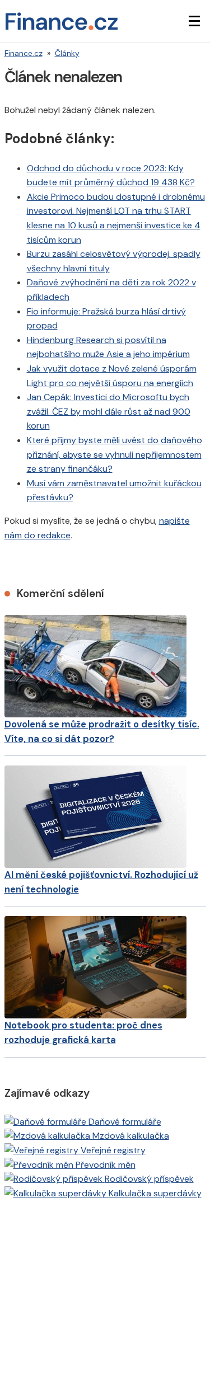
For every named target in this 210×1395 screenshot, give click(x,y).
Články (67, 53)
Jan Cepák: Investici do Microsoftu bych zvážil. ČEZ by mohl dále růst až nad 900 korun (108, 411)
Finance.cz (23, 53)
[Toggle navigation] (194, 21)
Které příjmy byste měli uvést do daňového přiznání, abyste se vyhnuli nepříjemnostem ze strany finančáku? (114, 454)
